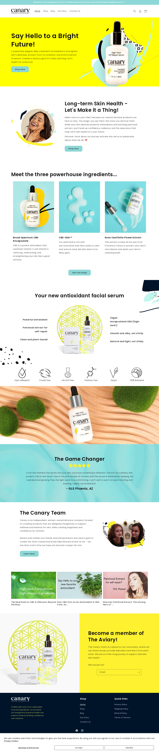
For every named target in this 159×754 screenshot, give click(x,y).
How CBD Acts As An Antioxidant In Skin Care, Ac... (78, 603)
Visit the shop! (79, 272)
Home (82, 704)
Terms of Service (122, 717)
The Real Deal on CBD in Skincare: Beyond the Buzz (33, 603)
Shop (82, 708)
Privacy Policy (11, 740)
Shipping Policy (121, 708)
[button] (134, 11)
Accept (78, 747)
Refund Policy (120, 713)
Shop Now (20, 69)
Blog (82, 713)
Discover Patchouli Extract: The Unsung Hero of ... (124, 603)
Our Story (84, 717)
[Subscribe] (138, 672)
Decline (129, 747)
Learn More (29, 553)
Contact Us (85, 722)
